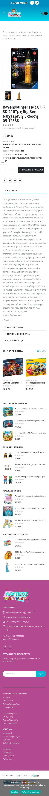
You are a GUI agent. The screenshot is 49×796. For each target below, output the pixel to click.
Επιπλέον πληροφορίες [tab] (18, 334)
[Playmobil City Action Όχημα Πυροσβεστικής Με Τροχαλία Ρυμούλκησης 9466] (8, 424)
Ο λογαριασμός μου (11, 713)
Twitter (10, 180)
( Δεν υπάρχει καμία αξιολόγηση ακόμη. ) (19, 128)
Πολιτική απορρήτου (30, 792)
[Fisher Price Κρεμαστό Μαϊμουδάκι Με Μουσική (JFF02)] (8, 499)
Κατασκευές (8, 733)
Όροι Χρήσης (8, 707)
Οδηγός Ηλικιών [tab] (15, 327)
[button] (38, 350)
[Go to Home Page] (4, 32)
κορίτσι (39, 158)
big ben (13, 158)
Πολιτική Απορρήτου (11, 704)
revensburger (23, 158)
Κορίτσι (21, 154)
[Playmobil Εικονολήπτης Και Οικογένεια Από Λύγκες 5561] (8, 412)
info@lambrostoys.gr (20, 622)
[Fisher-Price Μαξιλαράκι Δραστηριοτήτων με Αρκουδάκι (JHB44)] (8, 523)
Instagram (10, 646)
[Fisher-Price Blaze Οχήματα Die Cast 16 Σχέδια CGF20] (8, 468)
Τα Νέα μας (7, 759)
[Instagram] (37, 3)
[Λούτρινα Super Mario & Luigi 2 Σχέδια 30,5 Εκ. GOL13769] (8, 480)
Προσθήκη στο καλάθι (32, 170)
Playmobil (6, 380)
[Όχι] (45, 787)
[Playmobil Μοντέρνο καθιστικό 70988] (8, 543)
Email (20, 180)
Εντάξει (14, 792)
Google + (15, 180)
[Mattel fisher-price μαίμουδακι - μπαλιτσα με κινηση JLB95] (8, 511)
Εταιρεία (6, 697)
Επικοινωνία (8, 701)
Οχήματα (6, 740)
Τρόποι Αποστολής (10, 723)
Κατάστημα (7, 749)
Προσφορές (7, 752)
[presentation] (6, 68)
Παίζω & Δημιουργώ (11, 736)
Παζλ (27, 154)
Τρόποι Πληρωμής (10, 720)
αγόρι (32, 158)
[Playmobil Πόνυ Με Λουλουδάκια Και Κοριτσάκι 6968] (8, 436)
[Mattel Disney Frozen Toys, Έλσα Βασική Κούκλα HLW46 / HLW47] (8, 567)
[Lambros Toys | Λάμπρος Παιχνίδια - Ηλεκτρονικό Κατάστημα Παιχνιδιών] (14, 13)
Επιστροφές (8, 717)
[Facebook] (32, 3)
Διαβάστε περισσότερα (41, 361)
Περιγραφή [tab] (12, 190)
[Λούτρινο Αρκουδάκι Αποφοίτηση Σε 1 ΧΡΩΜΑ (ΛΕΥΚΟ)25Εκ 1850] (8, 455)
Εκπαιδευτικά (8, 756)
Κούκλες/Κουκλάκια (11, 743)
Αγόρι (15, 154)
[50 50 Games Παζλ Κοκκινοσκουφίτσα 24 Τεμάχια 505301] (8, 555)
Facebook (5, 180)
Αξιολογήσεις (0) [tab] (15, 340)
